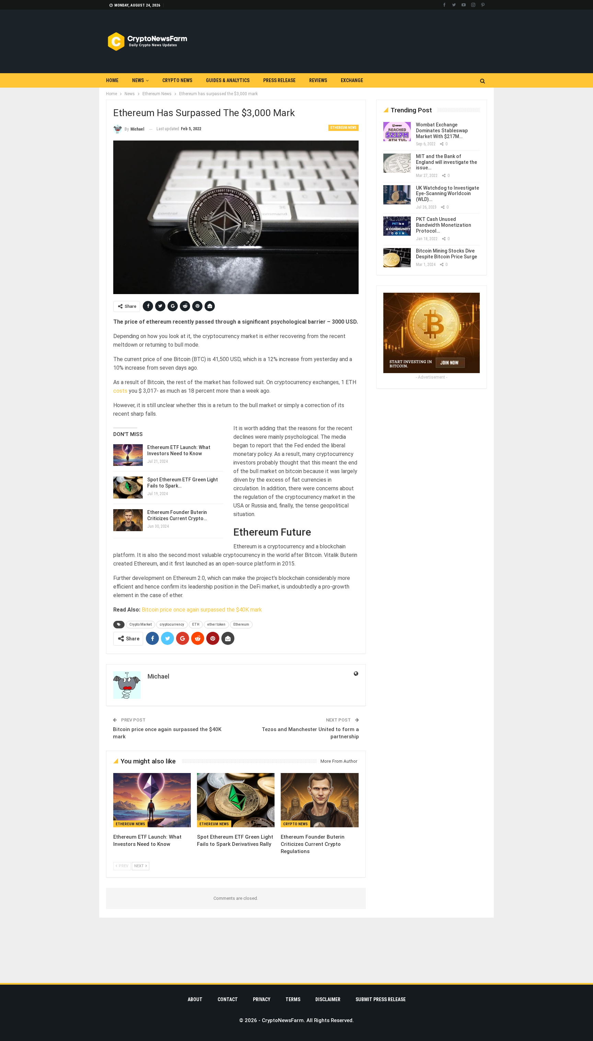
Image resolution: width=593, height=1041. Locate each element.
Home (112, 80)
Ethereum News (343, 128)
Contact (228, 999)
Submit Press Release (381, 999)
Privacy (261, 999)
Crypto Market (140, 624)
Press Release (279, 80)
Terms (293, 999)
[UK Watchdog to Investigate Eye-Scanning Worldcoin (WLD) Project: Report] (397, 194)
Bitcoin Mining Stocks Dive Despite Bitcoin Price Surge (446, 253)
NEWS (138, 80)
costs (121, 391)
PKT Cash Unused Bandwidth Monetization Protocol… (443, 225)
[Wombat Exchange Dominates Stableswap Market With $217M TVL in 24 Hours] (397, 131)
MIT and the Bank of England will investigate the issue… (446, 162)
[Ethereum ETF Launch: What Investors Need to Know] (128, 455)
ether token (216, 624)
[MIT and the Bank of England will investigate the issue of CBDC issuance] (397, 163)
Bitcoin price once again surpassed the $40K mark (202, 609)
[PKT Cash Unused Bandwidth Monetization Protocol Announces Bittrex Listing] (397, 226)
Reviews (318, 80)
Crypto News (177, 80)
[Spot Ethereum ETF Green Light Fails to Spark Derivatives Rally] (128, 488)
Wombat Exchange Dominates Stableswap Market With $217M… (442, 130)
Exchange (352, 80)
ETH (195, 624)
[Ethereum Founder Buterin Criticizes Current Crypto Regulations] (128, 520)
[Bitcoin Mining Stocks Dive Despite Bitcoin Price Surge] (397, 257)
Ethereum (241, 624)
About (195, 999)
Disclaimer (327, 999)
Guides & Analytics (227, 80)
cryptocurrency (172, 624)
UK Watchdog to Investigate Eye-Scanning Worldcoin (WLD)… (447, 193)
